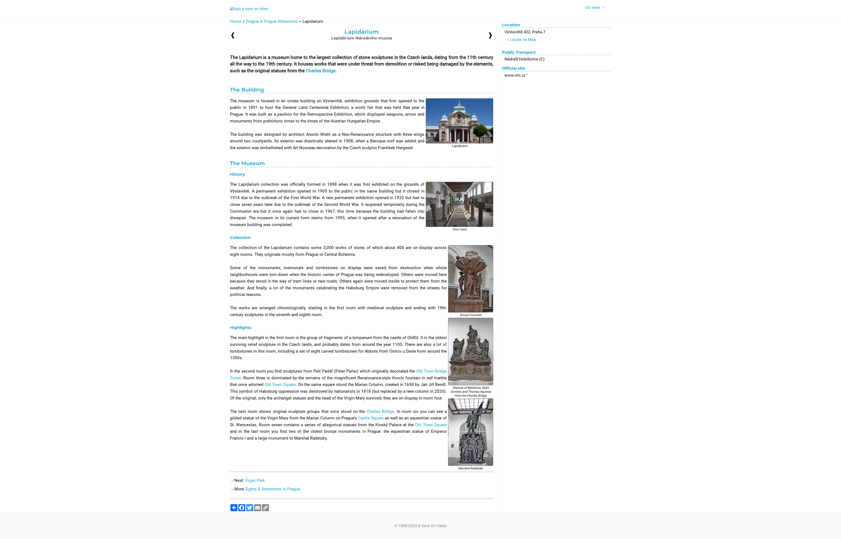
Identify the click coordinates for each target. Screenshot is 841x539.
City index (592, 7)
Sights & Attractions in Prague (272, 488)
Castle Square (370, 418)
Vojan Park (255, 480)
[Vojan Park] (490, 35)
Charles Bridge (321, 70)
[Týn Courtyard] (232, 35)
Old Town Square (280, 384)
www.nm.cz (515, 75)
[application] (602, 7)
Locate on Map (523, 39)
